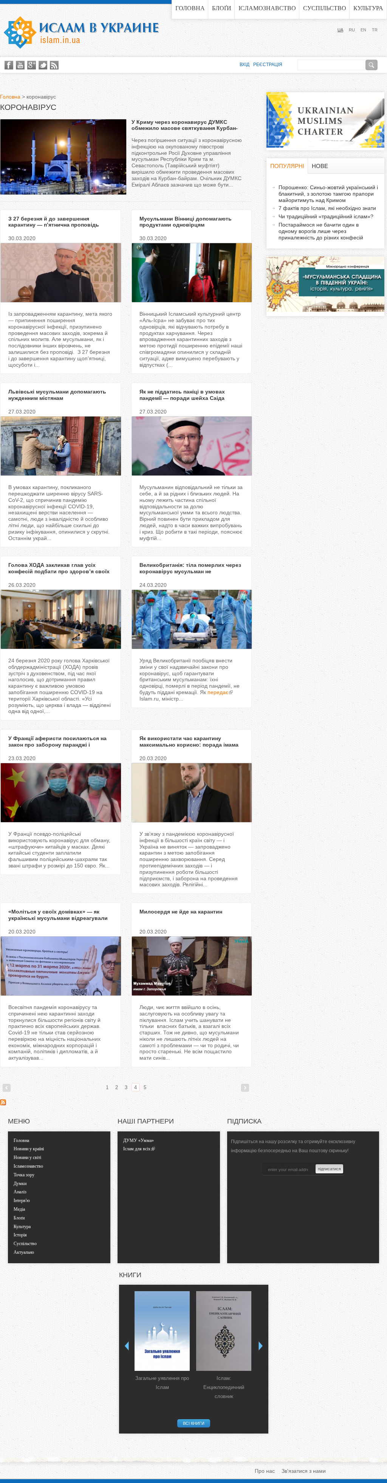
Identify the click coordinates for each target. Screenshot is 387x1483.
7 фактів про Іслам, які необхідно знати (327, 208)
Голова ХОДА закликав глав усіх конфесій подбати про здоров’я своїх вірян (59, 571)
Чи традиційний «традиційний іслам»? (326, 216)
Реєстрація (267, 64)
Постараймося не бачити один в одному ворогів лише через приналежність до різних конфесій (321, 231)
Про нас (265, 1471)
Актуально (24, 1252)
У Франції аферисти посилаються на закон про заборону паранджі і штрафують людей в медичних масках (60, 744)
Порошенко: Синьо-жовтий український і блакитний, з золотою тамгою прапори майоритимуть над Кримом (328, 193)
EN (363, 30)
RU (352, 30)
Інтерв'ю (22, 1200)
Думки (20, 1183)
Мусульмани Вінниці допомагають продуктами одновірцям (185, 222)
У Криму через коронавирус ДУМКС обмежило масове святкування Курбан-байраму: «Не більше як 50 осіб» (185, 128)
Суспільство (324, 8)
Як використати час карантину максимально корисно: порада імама (188, 741)
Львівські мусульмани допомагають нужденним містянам (57, 395)
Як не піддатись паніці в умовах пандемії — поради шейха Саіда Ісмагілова (182, 398)
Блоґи (221, 8)
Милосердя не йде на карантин (180, 912)
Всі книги (193, 1423)
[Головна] (81, 32)
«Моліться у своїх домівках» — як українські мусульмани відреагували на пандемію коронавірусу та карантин (60, 918)
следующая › (245, 1088)
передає (217, 692)
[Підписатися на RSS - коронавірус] (3, 1103)
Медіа (19, 1209)
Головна (190, 8)
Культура (368, 8)
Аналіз (20, 1191)
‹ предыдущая (7, 1088)
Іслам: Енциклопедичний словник (223, 1387)
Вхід (244, 64)
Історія (20, 1235)
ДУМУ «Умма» (138, 1140)
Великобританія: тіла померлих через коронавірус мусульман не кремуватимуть (190, 571)
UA (340, 30)
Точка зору (24, 1174)
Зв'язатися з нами (304, 1471)
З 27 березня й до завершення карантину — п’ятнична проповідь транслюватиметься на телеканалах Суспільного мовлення (56, 228)
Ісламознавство (267, 8)
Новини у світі (27, 1157)
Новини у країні (29, 1148)
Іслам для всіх (136, 1148)
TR (375, 30)
